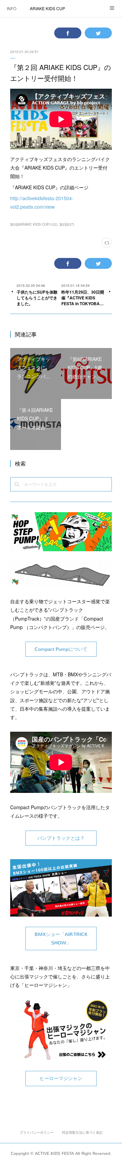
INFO (11, 8)
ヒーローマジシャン (61, 1078)
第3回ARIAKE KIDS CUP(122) (33, 224)
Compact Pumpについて (61, 649)
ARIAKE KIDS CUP (47, 8)
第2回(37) (66, 224)
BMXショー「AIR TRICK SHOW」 (61, 938)
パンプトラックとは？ (61, 838)
